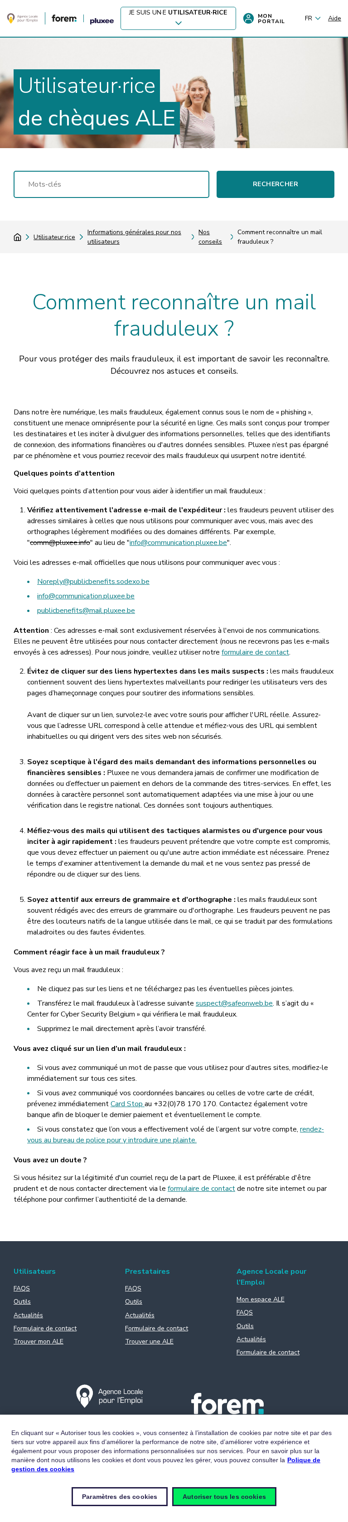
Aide (334, 18)
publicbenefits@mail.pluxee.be (86, 611)
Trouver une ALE (149, 1341)
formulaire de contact (255, 652)
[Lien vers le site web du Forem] (64, 19)
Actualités (28, 1315)
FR (308, 18)
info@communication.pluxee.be (178, 543)
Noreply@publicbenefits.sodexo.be (93, 582)
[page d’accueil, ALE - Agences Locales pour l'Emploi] (22, 22)
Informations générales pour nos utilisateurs (134, 237)
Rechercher (275, 184)
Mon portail (271, 18)
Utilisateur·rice (54, 237)
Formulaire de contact (45, 1328)
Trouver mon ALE (38, 1341)
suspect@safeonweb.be (234, 1003)
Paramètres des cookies (119, 1496)
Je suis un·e (178, 12)
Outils (22, 1301)
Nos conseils (210, 237)
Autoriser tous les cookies (224, 1496)
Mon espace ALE (261, 1299)
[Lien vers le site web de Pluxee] (102, 22)
